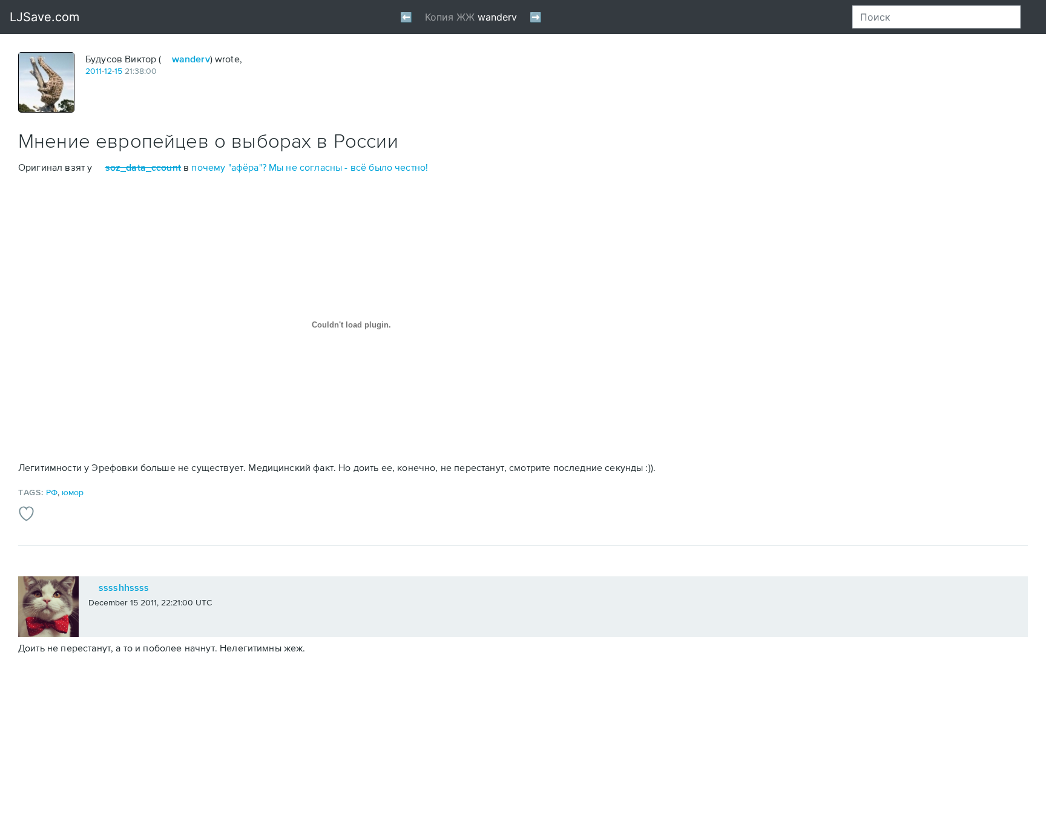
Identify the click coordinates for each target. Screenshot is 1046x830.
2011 (93, 71)
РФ (52, 492)
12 (108, 71)
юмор (73, 492)
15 (118, 71)
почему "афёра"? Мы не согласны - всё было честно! (309, 167)
